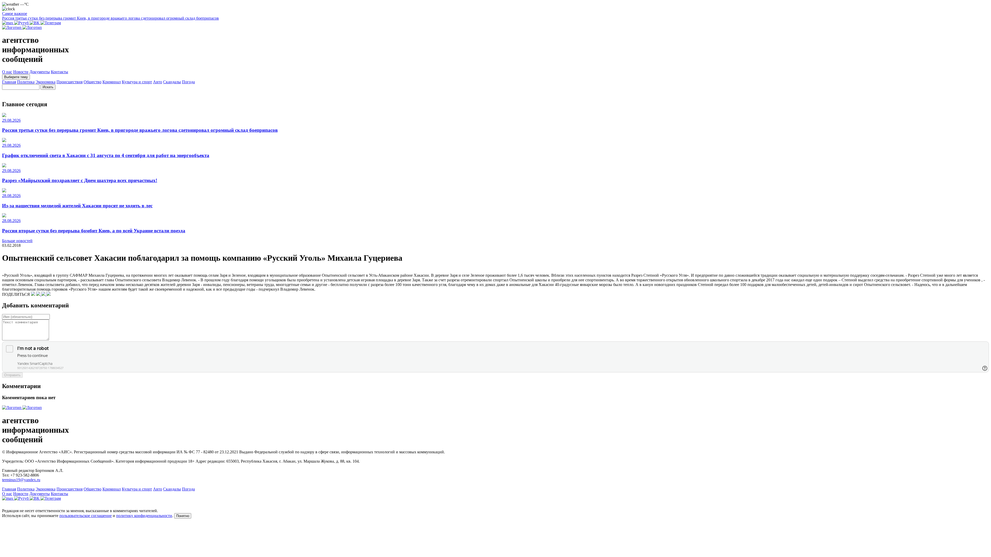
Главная (9, 82)
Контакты (59, 72)
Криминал (111, 82)
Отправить (12, 375)
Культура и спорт (137, 82)
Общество (92, 82)
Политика (26, 82)
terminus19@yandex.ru (21, 480)
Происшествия (70, 82)
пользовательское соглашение (85, 515)
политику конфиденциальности (144, 515)
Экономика (45, 82)
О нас (7, 72)
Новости (20, 72)
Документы (39, 72)
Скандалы (172, 82)
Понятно (182, 516)
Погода (188, 82)
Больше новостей (17, 241)
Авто (157, 82)
